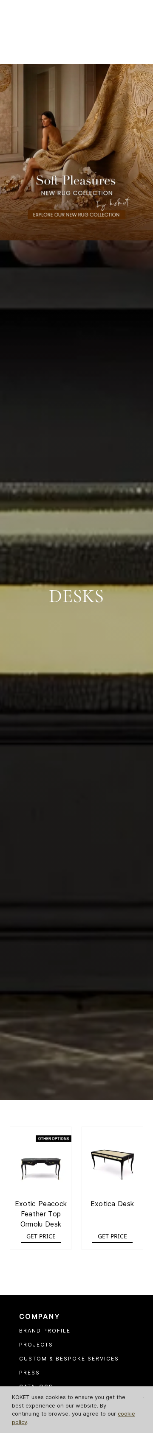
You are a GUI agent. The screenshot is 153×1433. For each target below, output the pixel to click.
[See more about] (76, 151)
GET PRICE (41, 1236)
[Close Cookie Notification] (143, 1397)
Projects (36, 1344)
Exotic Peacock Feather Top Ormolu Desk (41, 1213)
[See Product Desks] (40, 1157)
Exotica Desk (112, 1203)
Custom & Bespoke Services (69, 1358)
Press (29, 1372)
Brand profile (45, 1330)
